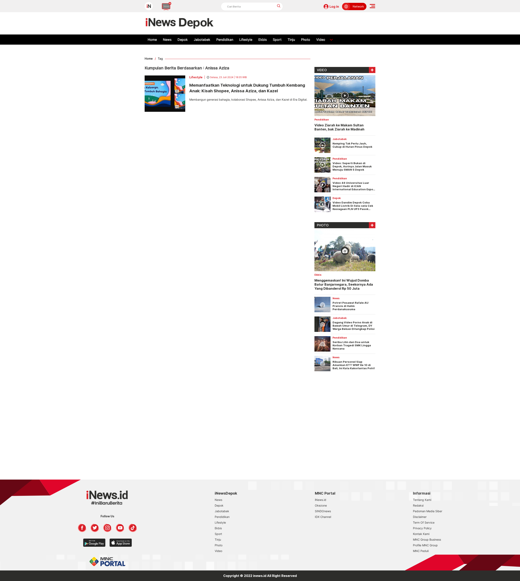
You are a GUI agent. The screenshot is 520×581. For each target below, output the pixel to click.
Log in (334, 6)
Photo (305, 40)
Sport (277, 40)
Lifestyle (245, 40)
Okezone (321, 505)
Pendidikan (224, 40)
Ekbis (262, 40)
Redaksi (418, 505)
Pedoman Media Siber (427, 511)
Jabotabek (202, 40)
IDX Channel (323, 517)
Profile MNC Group (425, 545)
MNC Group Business (427, 539)
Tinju (291, 40)
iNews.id (320, 499)
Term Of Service (423, 522)
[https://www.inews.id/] (180, 23)
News (167, 40)
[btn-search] (279, 5)
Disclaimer (420, 517)
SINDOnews (323, 511)
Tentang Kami (422, 499)
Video (320, 40)
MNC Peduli (421, 551)
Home (152, 40)
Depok (183, 40)
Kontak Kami (421, 534)
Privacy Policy (422, 528)
